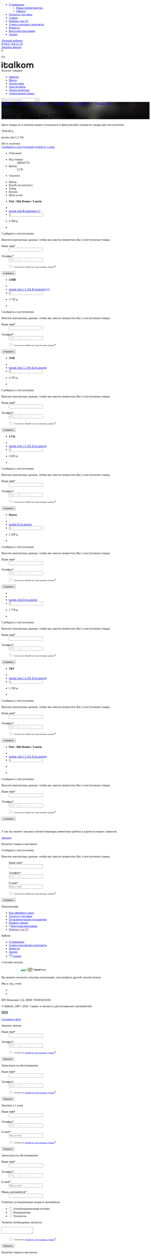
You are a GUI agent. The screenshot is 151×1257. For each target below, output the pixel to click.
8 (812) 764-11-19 (12, 43)
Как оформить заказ (21, 912)
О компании (16, 4)
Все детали (40, 103)
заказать (6, 837)
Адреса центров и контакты (26, 24)
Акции (13, 34)
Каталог (22, 103)
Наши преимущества (29, 7)
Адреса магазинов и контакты (28, 945)
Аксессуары (16, 83)
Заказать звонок (11, 47)
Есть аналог (39, 367)
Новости (14, 27)
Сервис (13, 17)
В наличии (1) (31, 210)
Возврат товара (18, 922)
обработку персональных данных (40, 1053)
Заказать (8, 1059)
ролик (13, 524)
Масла (13, 80)
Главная (6, 103)
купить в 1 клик (45, 146)
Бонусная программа (22, 31)
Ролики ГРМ (103, 103)
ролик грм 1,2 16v (20, 289)
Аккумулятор (17, 86)
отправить (8, 273)
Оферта (21, 11)
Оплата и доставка (20, 14)
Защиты (14, 76)
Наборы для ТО (19, 21)
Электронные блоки (21, 93)
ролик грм (15, 210)
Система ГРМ (80, 103)
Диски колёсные (19, 90)
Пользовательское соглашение (28, 919)
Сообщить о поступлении (17, 146)
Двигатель (59, 103)
